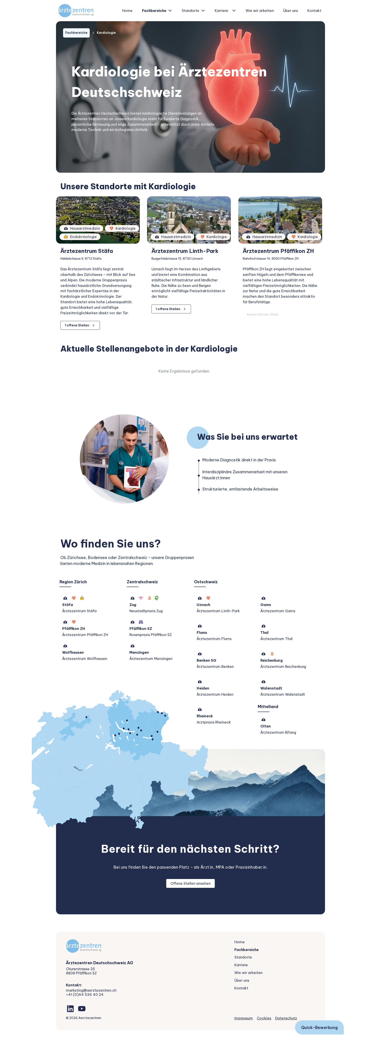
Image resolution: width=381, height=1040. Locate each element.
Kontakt (314, 10)
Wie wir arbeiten (260, 10)
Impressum (243, 1018)
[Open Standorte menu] (203, 10)
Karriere (221, 10)
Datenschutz (286, 1018)
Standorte (190, 10)
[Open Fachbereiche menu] (170, 10)
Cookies (264, 1018)
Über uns (290, 10)
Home (127, 10)
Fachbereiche (154, 10)
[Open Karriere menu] (234, 10)
